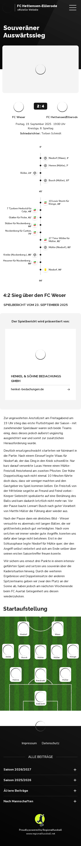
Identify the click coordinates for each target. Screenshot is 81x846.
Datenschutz (50, 743)
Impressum (29, 743)
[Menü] (73, 8)
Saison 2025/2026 (17, 780)
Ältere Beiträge (16, 791)
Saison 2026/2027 (17, 769)
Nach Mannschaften (18, 801)
